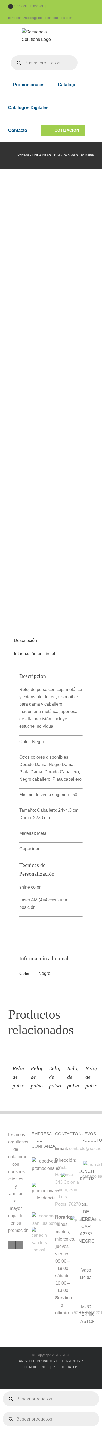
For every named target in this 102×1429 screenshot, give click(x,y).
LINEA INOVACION (46, 155)
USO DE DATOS (65, 1367)
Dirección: (65, 1160)
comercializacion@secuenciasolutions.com (40, 18)
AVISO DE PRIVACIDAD (38, 1361)
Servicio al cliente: (63, 1305)
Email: (61, 1148)
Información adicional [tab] (34, 654)
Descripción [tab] (25, 640)
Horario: (63, 1217)
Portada (23, 155)
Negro (44, 973)
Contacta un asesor (28, 6)
